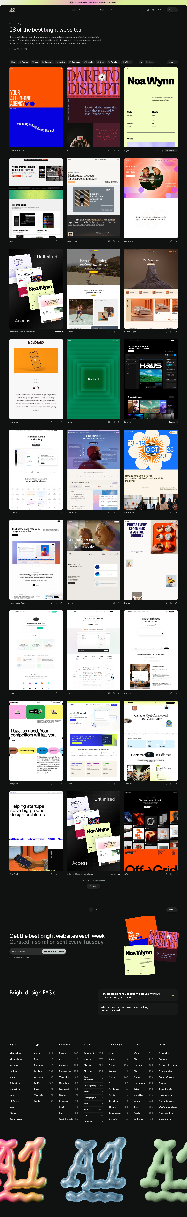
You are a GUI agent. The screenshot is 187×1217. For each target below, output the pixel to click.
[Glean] (93, 743)
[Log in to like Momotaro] (51, 422)
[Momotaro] (36, 381)
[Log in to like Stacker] (166, 693)
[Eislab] (151, 562)
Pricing (127, 10)
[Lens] (36, 652)
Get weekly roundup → (54, 1194)
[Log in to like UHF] (51, 241)
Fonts (118, 10)
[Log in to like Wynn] (157, 150)
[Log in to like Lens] (51, 693)
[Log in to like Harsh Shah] (109, 241)
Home (11, 24)
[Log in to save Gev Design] (56, 874)
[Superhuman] (93, 472)
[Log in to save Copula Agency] (56, 150)
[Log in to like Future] (109, 331)
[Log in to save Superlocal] (171, 512)
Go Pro (172, 10)
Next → (172, 1153)
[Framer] (151, 381)
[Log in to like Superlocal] (166, 512)
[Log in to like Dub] (109, 693)
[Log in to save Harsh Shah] (114, 241)
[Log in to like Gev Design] (51, 874)
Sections (83, 10)
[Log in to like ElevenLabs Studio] (51, 603)
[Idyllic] (93, 110)
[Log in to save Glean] (114, 783)
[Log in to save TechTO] (171, 783)
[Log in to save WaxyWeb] (56, 783)
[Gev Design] (36, 833)
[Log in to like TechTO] (166, 783)
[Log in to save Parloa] (114, 603)
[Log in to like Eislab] (166, 603)
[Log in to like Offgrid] (166, 874)
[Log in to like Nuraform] (166, 241)
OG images (96, 10)
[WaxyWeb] (36, 743)
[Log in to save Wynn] (162, 150)
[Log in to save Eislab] (171, 603)
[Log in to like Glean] (109, 783)
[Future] (93, 291)
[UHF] (36, 201)
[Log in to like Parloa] (109, 603)
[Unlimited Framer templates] (36, 291)
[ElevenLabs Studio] (36, 562)
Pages (71, 10)
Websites (47, 10)
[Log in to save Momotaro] (56, 422)
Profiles (110, 10)
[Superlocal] (151, 472)
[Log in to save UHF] (56, 241)
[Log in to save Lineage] (114, 422)
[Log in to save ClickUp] (56, 512)
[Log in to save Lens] (56, 693)
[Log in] (153, 9)
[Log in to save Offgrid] (171, 874)
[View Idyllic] (162, 1189)
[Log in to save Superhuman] (114, 512)
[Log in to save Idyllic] (114, 150)
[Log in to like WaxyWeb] (51, 783)
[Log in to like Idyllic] (109, 150)
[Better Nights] (151, 291)
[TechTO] (151, 743)
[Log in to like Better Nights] (166, 331)
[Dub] (93, 652)
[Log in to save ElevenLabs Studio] (56, 603)
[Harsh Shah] (93, 201)
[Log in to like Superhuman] (109, 512)
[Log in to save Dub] (114, 693)
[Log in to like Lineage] (109, 422)
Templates (58, 10)
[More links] (133, 9)
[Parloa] (93, 562)
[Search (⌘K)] (142, 9)
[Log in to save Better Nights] (171, 331)
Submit (161, 10)
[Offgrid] (151, 833)
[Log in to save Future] (114, 331)
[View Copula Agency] (142, 1174)
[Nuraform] (151, 201)
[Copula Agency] (36, 110)
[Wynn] (151, 110)
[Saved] (147, 9)
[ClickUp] (36, 472)
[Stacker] (151, 652)
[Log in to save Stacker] (171, 693)
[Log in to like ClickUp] (51, 512)
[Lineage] (93, 381)
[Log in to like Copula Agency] (51, 150)
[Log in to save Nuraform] (171, 241)
